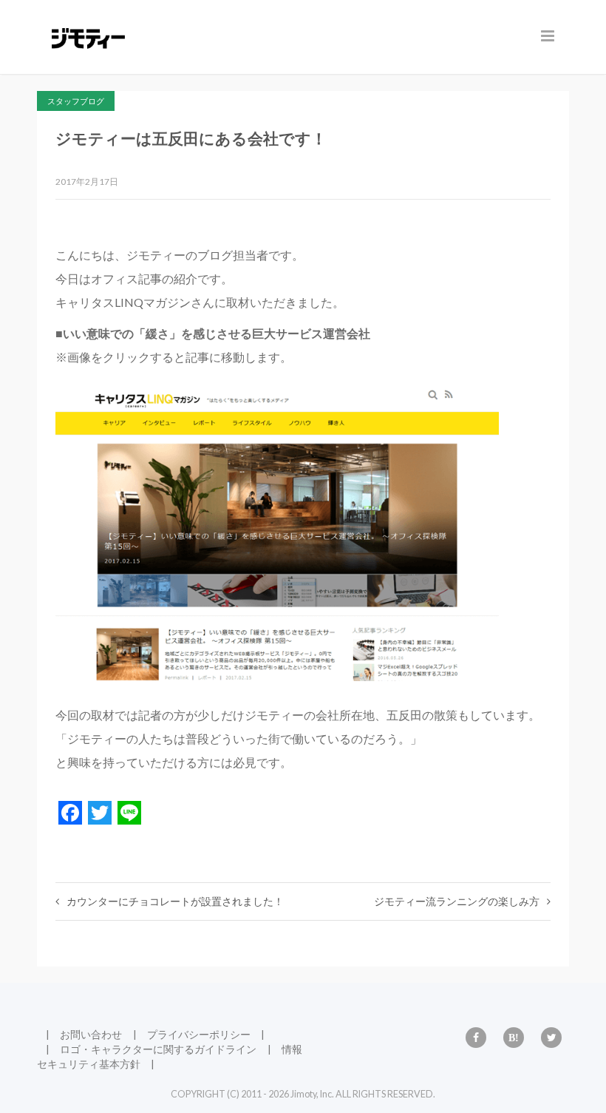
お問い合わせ (91, 1034)
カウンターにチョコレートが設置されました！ (175, 901)
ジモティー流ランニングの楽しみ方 (456, 901)
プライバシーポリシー (199, 1034)
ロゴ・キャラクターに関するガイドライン (158, 1049)
